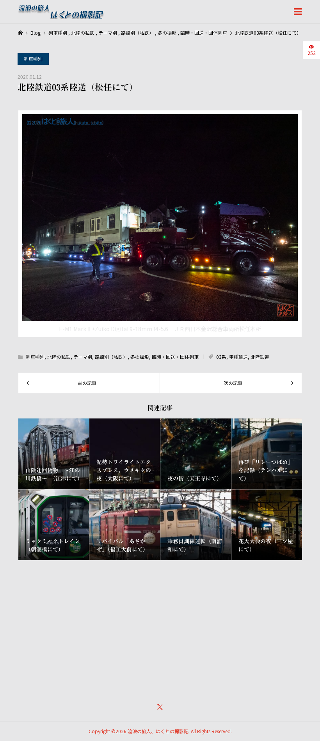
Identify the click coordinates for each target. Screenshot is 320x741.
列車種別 (33, 58)
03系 (221, 356)
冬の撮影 (139, 356)
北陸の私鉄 (59, 356)
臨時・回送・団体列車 (175, 356)
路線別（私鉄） (111, 356)
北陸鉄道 (260, 356)
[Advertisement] (160, 626)
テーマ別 (82, 356)
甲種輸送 (238, 356)
